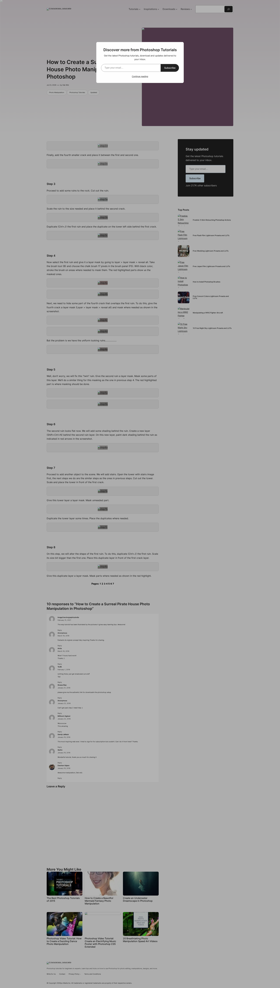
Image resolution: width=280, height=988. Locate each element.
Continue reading (140, 76)
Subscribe (169, 67)
